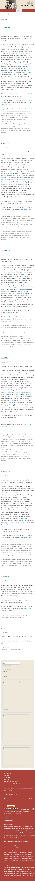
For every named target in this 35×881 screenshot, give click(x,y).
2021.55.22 (5, 27)
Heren (25, 62)
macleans (3, 334)
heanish (30, 113)
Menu (19, 10)
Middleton (20, 66)
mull (22, 615)
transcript (8, 312)
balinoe (8, 111)
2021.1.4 (5, 743)
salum (2, 119)
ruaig (31, 117)
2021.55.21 (5, 143)
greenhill (25, 113)
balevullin (3, 111)
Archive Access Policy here (13, 837)
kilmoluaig (26, 115)
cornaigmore (10, 113)
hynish (11, 115)
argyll (6, 216)
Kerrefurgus (19, 177)
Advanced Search (7, 665)
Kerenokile (11, 72)
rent (25, 117)
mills (18, 334)
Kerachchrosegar (6, 182)
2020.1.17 (5, 767)
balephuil (29, 109)
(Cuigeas (20, 55)
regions (7, 647)
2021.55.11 (5, 358)
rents (27, 117)
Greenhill (15, 68)
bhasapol (25, 111)
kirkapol (3, 117)
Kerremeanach (24, 70)
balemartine (15, 109)
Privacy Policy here (28, 835)
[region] (17, 4)
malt (7, 443)
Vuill (9, 505)
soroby (11, 119)
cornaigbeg (4, 113)
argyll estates (8, 109)
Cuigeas (21, 167)
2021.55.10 (5, 471)
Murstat (9, 75)
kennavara (12, 550)
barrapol (13, 111)
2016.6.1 (5, 710)
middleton (13, 117)
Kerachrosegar (27, 72)
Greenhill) (21, 520)
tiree (15, 119)
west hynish (28, 555)
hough (7, 115)
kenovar (16, 115)
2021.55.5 (5, 576)
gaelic (21, 548)
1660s (6, 122)
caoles (30, 111)
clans (13, 615)
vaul (24, 119)
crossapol (17, 113)
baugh (18, 111)
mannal (8, 117)
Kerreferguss (5, 70)
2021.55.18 (5, 250)
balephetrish (22, 109)
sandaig (7, 119)
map (19, 649)
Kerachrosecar (11, 525)
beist (21, 111)
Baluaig (18, 85)
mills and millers (26, 443)
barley (8, 437)
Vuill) (30, 87)
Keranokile (21, 180)
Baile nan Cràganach (18, 79)
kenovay (21, 115)
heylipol (3, 115)
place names (19, 117)
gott (21, 113)
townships (19, 119)
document (3, 132)
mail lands (3, 552)
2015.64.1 (5, 677)
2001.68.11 (6, 672)
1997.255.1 (5, 628)
